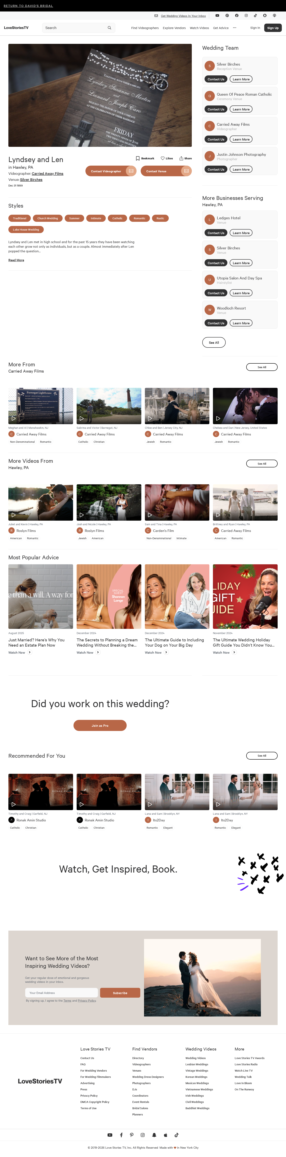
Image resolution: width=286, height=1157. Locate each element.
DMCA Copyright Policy (94, 1102)
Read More (16, 260)
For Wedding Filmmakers (95, 1077)
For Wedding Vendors (93, 1070)
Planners (137, 1114)
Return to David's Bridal (28, 6)
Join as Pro (100, 725)
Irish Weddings (195, 1095)
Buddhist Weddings (197, 1108)
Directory (138, 1058)
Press (83, 1089)
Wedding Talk (243, 1077)
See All (214, 342)
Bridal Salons (140, 1108)
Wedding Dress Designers (148, 1077)
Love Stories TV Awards (249, 1058)
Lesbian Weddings (197, 1064)
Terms (67, 1000)
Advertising (87, 1083)
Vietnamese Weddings (199, 1089)
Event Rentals (140, 1102)
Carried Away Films (47, 173)
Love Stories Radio (246, 1064)
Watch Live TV (244, 1070)
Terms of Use (88, 1108)
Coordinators (140, 1095)
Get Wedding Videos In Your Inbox (183, 16)
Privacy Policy (87, 1000)
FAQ (83, 1064)
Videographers (141, 1064)
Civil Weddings (195, 1102)
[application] (100, 95)
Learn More (241, 79)
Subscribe (120, 993)
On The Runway (244, 1089)
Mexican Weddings (197, 1083)
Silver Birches (31, 179)
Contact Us (216, 79)
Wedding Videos (196, 1058)
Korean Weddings (196, 1077)
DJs (134, 1089)
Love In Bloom (243, 1083)
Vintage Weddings (197, 1070)
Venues (136, 1070)
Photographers (141, 1083)
